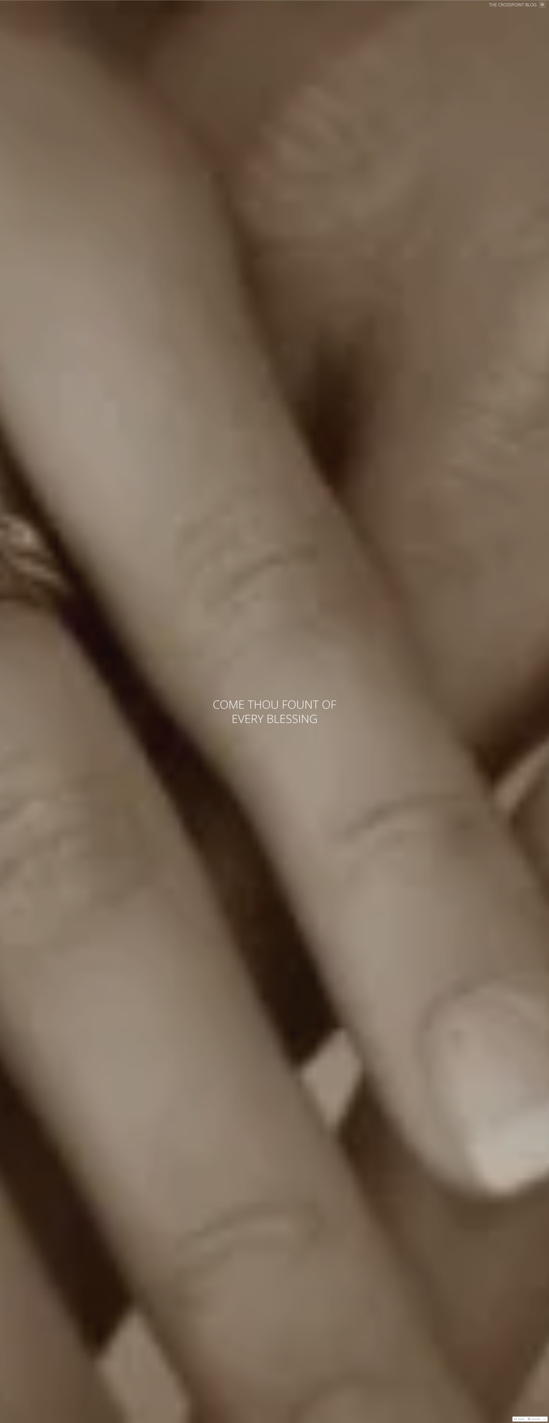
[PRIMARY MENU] (542, 5)
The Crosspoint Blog (513, 5)
